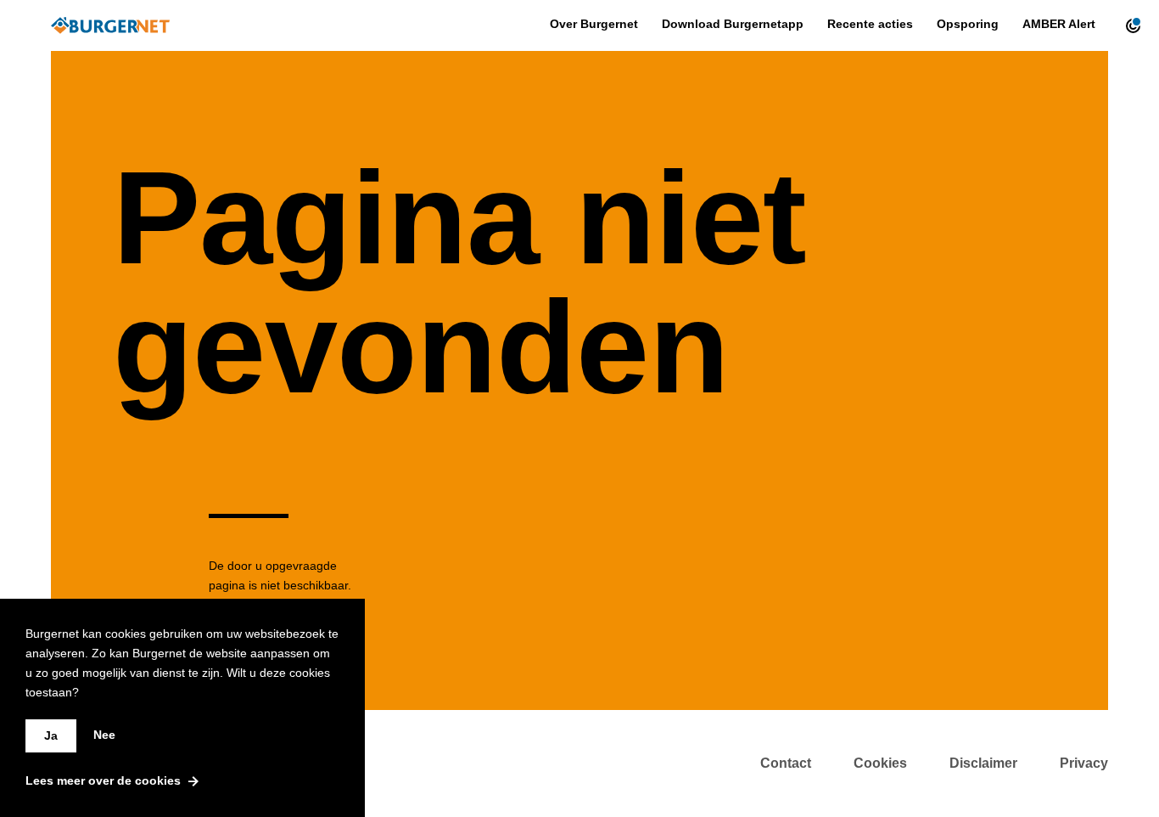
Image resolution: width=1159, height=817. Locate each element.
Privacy (1084, 763)
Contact (785, 763)
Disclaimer (983, 763)
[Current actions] (1128, 25)
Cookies (880, 763)
